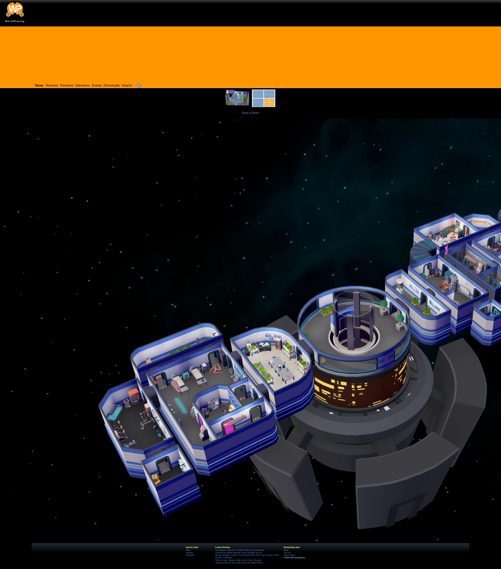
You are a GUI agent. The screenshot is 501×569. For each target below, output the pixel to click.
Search (127, 85)
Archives (189, 553)
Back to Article (250, 112)
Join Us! (287, 553)
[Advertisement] (250, 53)
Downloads (112, 85)
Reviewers (190, 555)
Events (97, 85)
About (286, 550)
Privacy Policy (289, 555)
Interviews (83, 85)
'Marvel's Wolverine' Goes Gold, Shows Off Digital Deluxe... (239, 563)
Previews (66, 85)
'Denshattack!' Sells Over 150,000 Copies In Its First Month (239, 550)
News (188, 550)
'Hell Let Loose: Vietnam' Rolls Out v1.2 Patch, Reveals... (239, 560)
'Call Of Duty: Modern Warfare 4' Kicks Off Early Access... (239, 553)
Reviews (52, 85)
